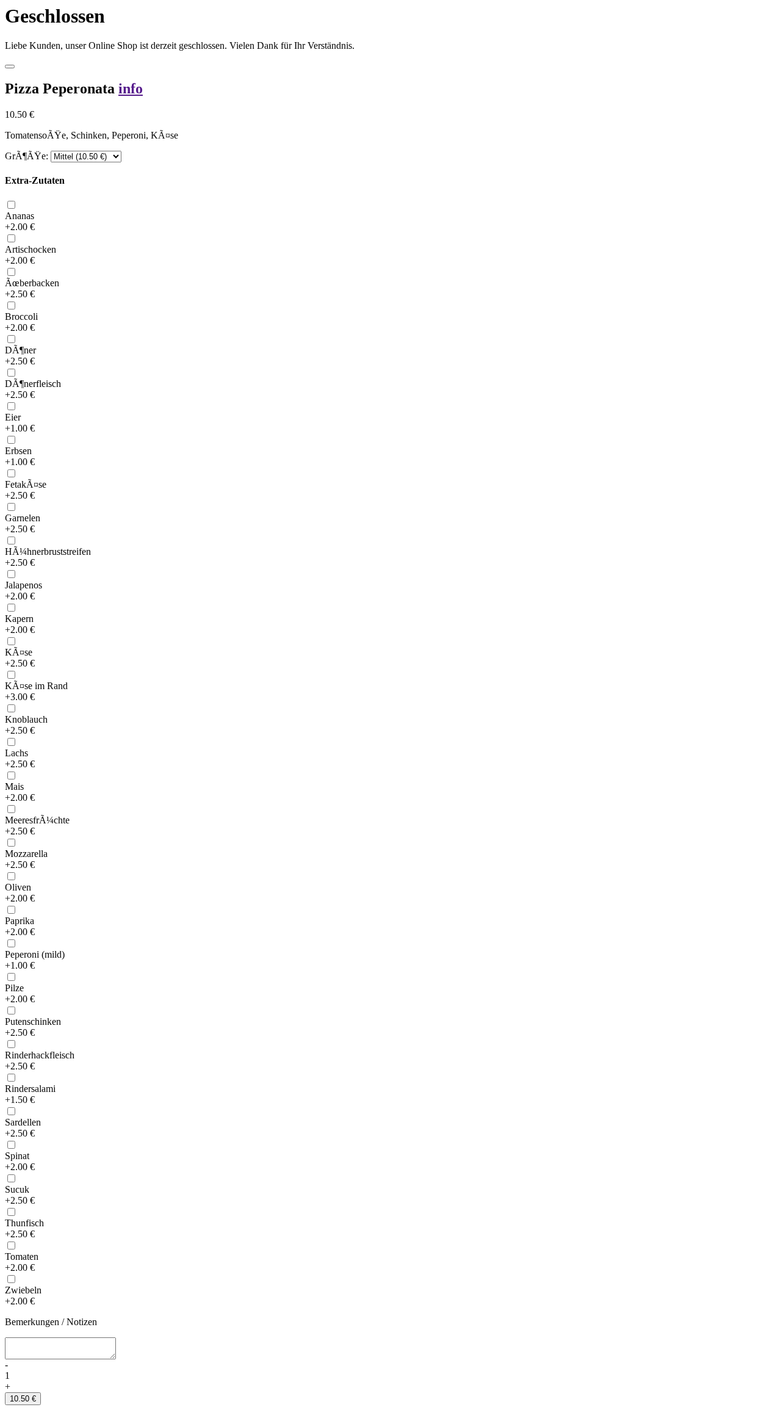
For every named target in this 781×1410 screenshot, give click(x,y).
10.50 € (23, 1398)
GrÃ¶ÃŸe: (26, 156)
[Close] (10, 66)
